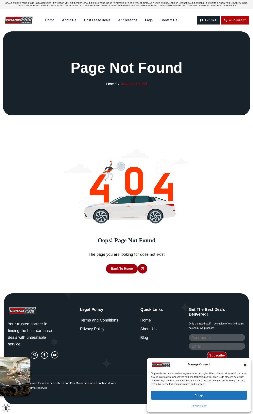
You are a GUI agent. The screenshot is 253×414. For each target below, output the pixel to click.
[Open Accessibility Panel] (6, 408)
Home (49, 20)
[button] (245, 364)
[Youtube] (54, 354)
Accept (199, 395)
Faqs (149, 20)
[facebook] (44, 355)
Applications (127, 20)
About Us (69, 20)
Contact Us (168, 20)
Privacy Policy (199, 405)
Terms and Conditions (99, 320)
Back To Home (122, 268)
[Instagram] (34, 355)
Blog (144, 337)
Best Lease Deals (97, 20)
